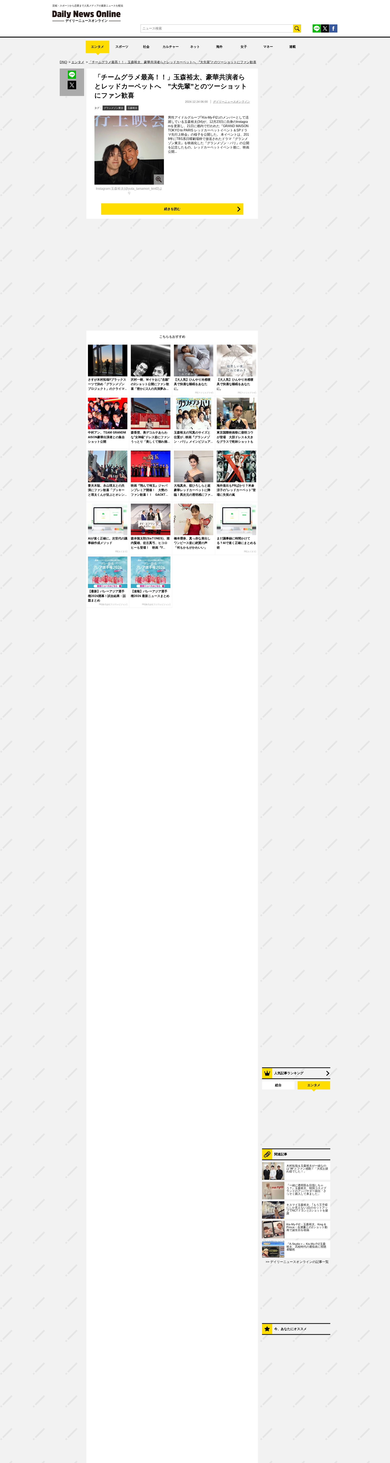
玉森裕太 (132, 108)
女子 (243, 46)
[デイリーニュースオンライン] (86, 14)
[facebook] (333, 28)
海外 (219, 46)
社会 (146, 46)
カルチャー (170, 46)
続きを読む (172, 209)
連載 (292, 46)
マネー (268, 46)
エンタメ (97, 46)
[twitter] (325, 28)
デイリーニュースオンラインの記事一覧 (299, 1262)
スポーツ (121, 46)
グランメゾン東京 (113, 108)
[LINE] (317, 28)
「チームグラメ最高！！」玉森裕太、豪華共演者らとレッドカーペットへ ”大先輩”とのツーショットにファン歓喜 (170, 86)
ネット (195, 46)
